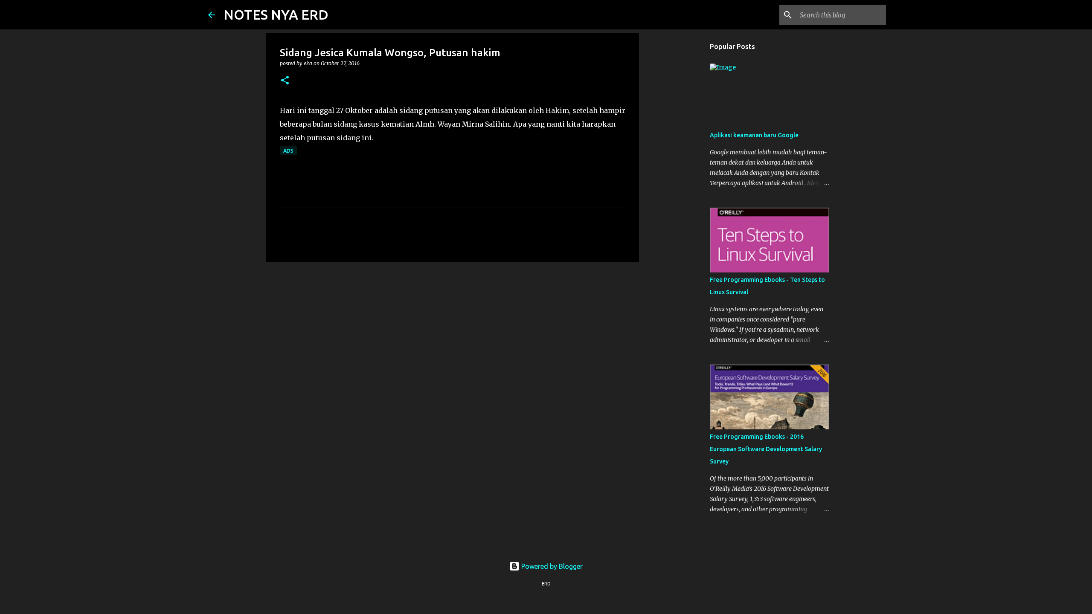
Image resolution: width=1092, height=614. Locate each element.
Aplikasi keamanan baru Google (754, 135)
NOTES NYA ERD (276, 14)
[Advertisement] (452, 334)
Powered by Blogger (551, 566)
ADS (288, 151)
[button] (285, 81)
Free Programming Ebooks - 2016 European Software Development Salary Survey (766, 449)
